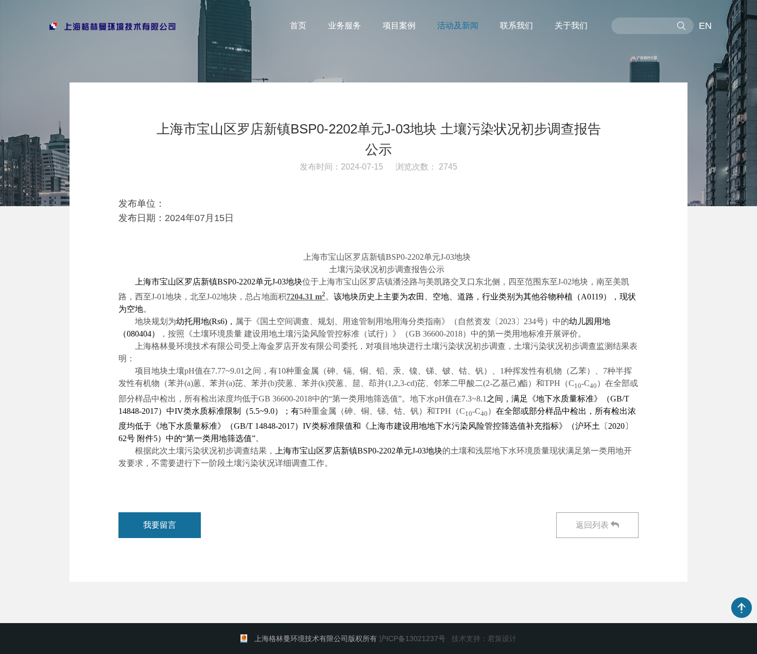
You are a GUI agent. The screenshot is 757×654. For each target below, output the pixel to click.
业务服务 (344, 25)
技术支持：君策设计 (484, 638)
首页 (298, 25)
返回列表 (593, 525)
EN (705, 26)
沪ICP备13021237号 (412, 638)
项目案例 (399, 25)
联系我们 (516, 25)
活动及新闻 (457, 25)
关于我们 (571, 25)
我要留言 (159, 525)
